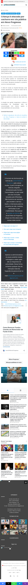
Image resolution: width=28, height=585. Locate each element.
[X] (11, 53)
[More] (14, 58)
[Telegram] (21, 55)
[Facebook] (6, 53)
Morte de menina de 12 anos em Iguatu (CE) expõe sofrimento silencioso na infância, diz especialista (18, 407)
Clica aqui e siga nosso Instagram (12, 229)
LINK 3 (17, 572)
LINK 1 (10, 572)
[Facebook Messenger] (6, 55)
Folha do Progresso (7, 565)
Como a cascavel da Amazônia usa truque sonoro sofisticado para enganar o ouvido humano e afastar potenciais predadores (18, 398)
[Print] (21, 53)
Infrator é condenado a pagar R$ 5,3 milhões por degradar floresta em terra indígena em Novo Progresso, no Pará (18, 434)
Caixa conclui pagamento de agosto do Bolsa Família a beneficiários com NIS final (7, 456)
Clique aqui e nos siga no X (11, 226)
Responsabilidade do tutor (14, 362)
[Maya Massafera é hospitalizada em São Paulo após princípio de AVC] (7, 466)
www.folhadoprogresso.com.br (13, 304)
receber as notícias (13, 213)
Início (3, 10)
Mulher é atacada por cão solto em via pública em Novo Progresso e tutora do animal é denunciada (15, 117)
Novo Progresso (14, 359)
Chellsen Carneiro (5, 25)
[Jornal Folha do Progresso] (9, 5)
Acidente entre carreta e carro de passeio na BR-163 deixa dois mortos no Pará (18, 426)
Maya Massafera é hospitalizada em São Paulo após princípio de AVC (14, 376)
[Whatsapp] (16, 53)
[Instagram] (16, 55)
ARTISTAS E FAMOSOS (14, 372)
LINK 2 (13, 572)
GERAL (6, 10)
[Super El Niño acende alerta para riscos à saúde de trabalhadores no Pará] (21, 466)
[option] (14, 375)
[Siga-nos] (26, 482)
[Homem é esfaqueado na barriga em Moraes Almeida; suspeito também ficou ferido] (21, 447)
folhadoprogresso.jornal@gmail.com (12, 305)
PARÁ (18, 13)
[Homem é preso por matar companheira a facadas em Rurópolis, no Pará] (23, 532)
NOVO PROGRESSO (11, 13)
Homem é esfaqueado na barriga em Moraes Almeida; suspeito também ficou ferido (20, 455)
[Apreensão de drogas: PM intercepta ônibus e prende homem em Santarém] (23, 527)
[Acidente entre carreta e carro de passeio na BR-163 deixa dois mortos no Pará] (5, 426)
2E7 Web (15, 567)
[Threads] (11, 55)
